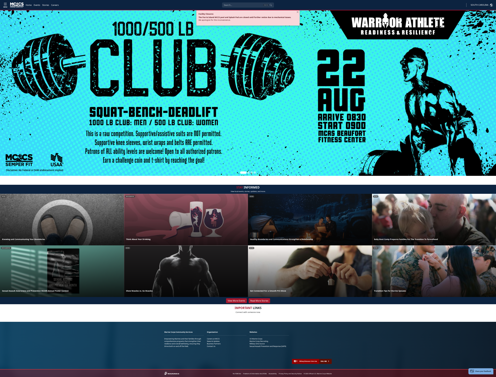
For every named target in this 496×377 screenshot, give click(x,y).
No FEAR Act (237, 374)
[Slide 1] (243, 172)
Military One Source (257, 343)
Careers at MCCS (213, 339)
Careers (55, 5)
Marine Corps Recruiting (259, 341)
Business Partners (214, 343)
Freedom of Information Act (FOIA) (255, 374)
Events (37, 5)
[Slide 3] (251, 172)
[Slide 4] (255, 172)
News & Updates (213, 341)
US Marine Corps (256, 339)
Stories (45, 5)
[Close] (298, 12)
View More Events (236, 300)
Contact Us (211, 346)
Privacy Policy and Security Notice (290, 374)
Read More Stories (259, 300)
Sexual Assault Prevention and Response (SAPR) (268, 346)
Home (29, 5)
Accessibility (273, 374)
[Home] (17, 5)
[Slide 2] (248, 172)
